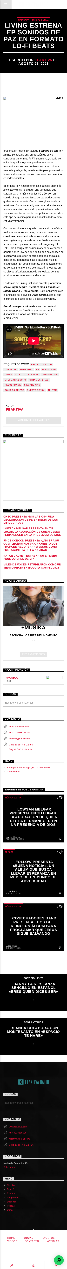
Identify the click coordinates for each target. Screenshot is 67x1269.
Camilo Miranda (13, 837)
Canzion (47, 364)
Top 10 (10, 1189)
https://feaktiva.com (19, 726)
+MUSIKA (12, 677)
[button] (59, 1260)
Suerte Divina (36, 390)
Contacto (32, 1241)
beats (34, 364)
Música (9, 852)
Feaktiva (43, 60)
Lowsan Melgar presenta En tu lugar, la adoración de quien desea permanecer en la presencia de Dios (32, 531)
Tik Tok (52, 390)
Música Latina (40, 20)
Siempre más (32, 385)
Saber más (9, 1167)
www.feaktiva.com (18, 1126)
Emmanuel (26, 369)
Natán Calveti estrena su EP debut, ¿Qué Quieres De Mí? (31, 557)
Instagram (49, 369)
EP (37, 369)
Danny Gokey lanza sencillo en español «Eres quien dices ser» (33, 988)
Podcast (11, 1205)
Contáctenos (13, 771)
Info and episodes (33, 654)
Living (8, 375)
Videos (12, 1241)
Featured (23, 20)
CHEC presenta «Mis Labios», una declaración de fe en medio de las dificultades (30, 519)
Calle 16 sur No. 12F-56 (21, 1144)
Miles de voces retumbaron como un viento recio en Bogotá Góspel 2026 (32, 566)
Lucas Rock (11, 891)
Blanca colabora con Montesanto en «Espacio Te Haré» (33, 1032)
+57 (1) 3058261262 (19, 732)
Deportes (11, 1201)
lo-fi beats (32, 375)
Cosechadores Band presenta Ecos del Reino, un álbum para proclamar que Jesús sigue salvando (33, 926)
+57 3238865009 (18, 1132)
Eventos (11, 1193)
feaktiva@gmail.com (19, 738)
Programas (12, 1197)
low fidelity (49, 375)
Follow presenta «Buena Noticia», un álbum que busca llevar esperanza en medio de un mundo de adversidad (33, 871)
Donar (10, 1210)
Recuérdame (13, 385)
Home (11, 1238)
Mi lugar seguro (15, 380)
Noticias (11, 1185)
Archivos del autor (33, 420)
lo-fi (18, 375)
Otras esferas (39, 380)
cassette (11, 369)
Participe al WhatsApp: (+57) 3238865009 (28, 767)
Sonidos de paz (14, 390)
